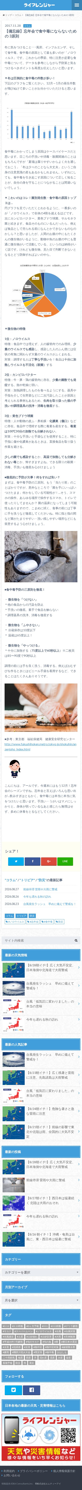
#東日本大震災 (69, 1341)
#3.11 (6, 1326)
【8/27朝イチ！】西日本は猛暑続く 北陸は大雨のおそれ (50, 1200)
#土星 (20, 1336)
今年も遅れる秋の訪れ (37, 896)
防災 (42, 880)
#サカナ (7, 1331)
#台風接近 (8, 1336)
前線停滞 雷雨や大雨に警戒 (40, 889)
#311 (45, 1326)
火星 (60, 1357)
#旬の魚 (47, 1341)
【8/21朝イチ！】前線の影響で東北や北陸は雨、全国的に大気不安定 (50, 1131)
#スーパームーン (24, 1331)
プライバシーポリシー (34, 1471)
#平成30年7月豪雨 (13, 1341)
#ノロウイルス (16, 921)
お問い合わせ (12, 1475)
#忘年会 (34, 921)
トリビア (27, 880)
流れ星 (43, 1357)
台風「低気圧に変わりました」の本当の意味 (50, 1003)
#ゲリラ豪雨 (71, 1326)
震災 (31, 1362)
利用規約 (9, 1471)
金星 (68, 1357)
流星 (52, 1357)
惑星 (28, 1357)
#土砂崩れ (31, 1336)
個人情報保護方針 (64, 1471)
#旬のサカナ (32, 1341)
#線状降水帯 (68, 1347)
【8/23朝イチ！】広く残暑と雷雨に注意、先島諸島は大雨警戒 (50, 1075)
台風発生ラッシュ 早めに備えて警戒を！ (49, 904)
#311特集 (56, 1326)
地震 (20, 1357)
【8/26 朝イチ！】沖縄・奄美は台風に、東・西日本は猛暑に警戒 (50, 1236)
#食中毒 (48, 921)
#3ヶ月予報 (32, 1326)
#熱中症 (37, 1347)
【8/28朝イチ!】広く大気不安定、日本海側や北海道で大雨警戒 (50, 967)
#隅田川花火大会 (21, 1352)
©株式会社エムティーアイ (48, 1483)
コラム (11, 880)
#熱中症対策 (52, 1347)
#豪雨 (6, 1352)
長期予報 (7, 1362)
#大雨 (58, 1336)
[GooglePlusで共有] (49, 861)
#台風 (58, 1331)
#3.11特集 (17, 1326)
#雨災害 (38, 1352)
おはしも (62, 1352)
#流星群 (16, 1347)
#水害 (6, 1347)
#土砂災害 (46, 1336)
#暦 (56, 1341)
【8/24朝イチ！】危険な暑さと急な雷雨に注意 (50, 1111)
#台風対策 (69, 1331)
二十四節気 (9, 1357)
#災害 (27, 1347)
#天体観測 (69, 1336)
